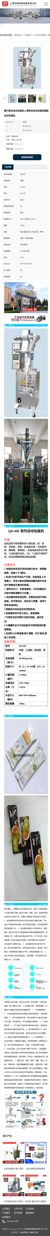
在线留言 (6, 1217)
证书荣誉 (18, 1213)
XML (46, 1229)
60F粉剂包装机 (40, 35)
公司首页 (6, 1209)
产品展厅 (28, 35)
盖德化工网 (34, 1232)
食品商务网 (24, 1232)
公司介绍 (18, 1209)
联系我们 (30, 1213)
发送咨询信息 (27, 157)
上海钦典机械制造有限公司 (33, 1229)
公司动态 (30, 1209)
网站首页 (18, 35)
